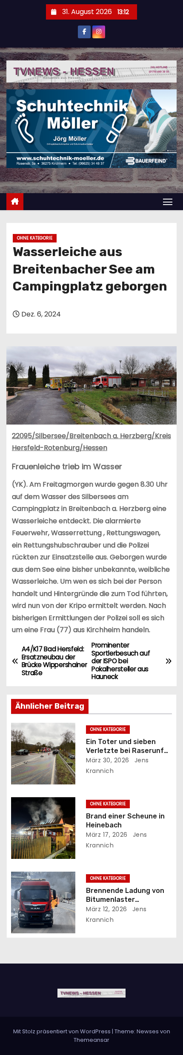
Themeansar (91, 1040)
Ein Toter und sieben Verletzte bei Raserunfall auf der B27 (129, 751)
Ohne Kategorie (34, 238)
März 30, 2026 (107, 760)
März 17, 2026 (107, 834)
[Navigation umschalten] (168, 201)
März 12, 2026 (106, 909)
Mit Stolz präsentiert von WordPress (62, 1031)
